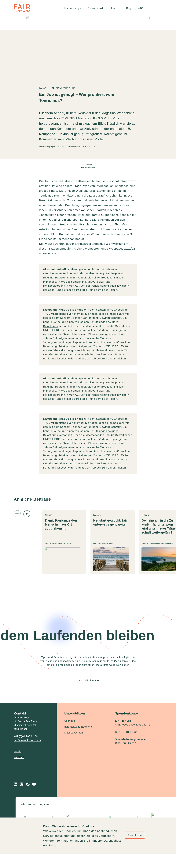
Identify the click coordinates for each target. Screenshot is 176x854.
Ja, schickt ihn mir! (88, 680)
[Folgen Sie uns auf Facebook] (28, 784)
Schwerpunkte (96, 8)
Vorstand (19, 757)
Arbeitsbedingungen (47, 147)
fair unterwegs (72, 8)
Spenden (69, 720)
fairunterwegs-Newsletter (79, 726)
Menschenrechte (74, 147)
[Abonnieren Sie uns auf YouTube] (34, 784)
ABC (141, 8)
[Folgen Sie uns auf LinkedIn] (15, 784)
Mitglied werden (73, 732)
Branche (61, 147)
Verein (17, 751)
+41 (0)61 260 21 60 (26, 736)
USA (94, 147)
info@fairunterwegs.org (27, 740)
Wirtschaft (87, 147)
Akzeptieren (135, 835)
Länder (115, 8)
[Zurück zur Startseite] (22, 8)
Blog (128, 8)
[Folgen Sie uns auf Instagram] (21, 784)
